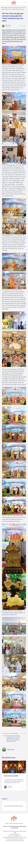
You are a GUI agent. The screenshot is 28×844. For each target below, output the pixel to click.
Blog (6, 7)
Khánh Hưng (8, 25)
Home (2, 7)
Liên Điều (9, 786)
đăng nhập (11, 806)
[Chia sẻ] (24, 733)
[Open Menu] (2, 2)
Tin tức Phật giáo (14, 733)
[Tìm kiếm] (25, 2)
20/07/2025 (9, 787)
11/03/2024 (7, 26)
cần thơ (8, 735)
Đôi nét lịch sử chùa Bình (11, 776)
